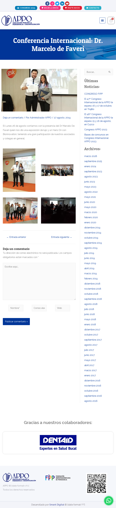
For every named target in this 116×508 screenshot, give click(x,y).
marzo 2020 (90, 212)
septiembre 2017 (93, 339)
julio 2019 (89, 253)
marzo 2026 (90, 156)
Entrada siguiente (61, 237)
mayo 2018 (90, 319)
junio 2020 (89, 202)
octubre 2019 (91, 237)
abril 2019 (89, 268)
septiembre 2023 (93, 171)
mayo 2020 (90, 207)
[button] (102, 20)
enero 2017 (90, 375)
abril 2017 (89, 365)
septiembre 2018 (93, 299)
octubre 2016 (91, 390)
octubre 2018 (91, 294)
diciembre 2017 (92, 329)
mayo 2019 (90, 263)
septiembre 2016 (93, 396)
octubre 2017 (91, 334)
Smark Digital (56, 504)
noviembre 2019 (92, 232)
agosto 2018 (90, 304)
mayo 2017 (90, 360)
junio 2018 (89, 314)
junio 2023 (89, 181)
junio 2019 (89, 258)
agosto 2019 (90, 248)
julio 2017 (89, 350)
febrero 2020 (91, 217)
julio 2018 (89, 309)
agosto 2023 (91, 176)
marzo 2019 (90, 273)
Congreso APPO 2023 (95, 129)
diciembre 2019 (92, 227)
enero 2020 (90, 222)
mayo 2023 (90, 186)
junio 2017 (89, 355)
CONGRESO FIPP (93, 94)
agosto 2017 (90, 345)
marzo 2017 (90, 370)
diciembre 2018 (92, 283)
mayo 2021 (90, 197)
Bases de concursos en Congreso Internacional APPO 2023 (96, 138)
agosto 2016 (90, 401)
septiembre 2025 (93, 161)
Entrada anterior (16, 237)
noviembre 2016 (92, 385)
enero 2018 (90, 324)
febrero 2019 (91, 278)
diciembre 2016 (92, 380)
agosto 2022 (91, 192)
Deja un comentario (13, 117)
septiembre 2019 (93, 243)
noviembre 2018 (92, 288)
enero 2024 (90, 166)
